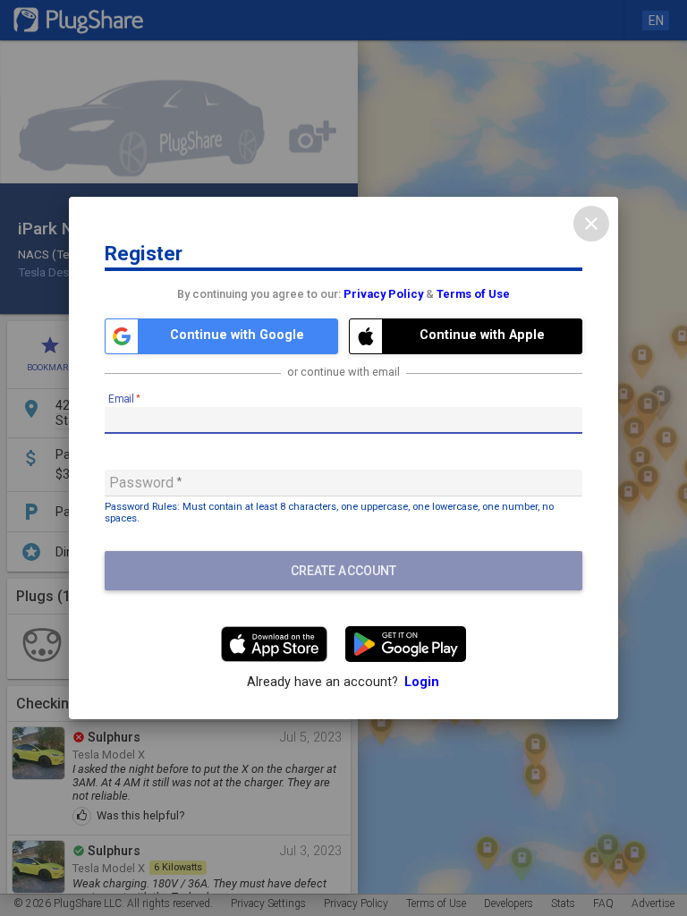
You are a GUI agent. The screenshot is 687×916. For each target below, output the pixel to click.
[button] (221, 336)
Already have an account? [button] (343, 682)
